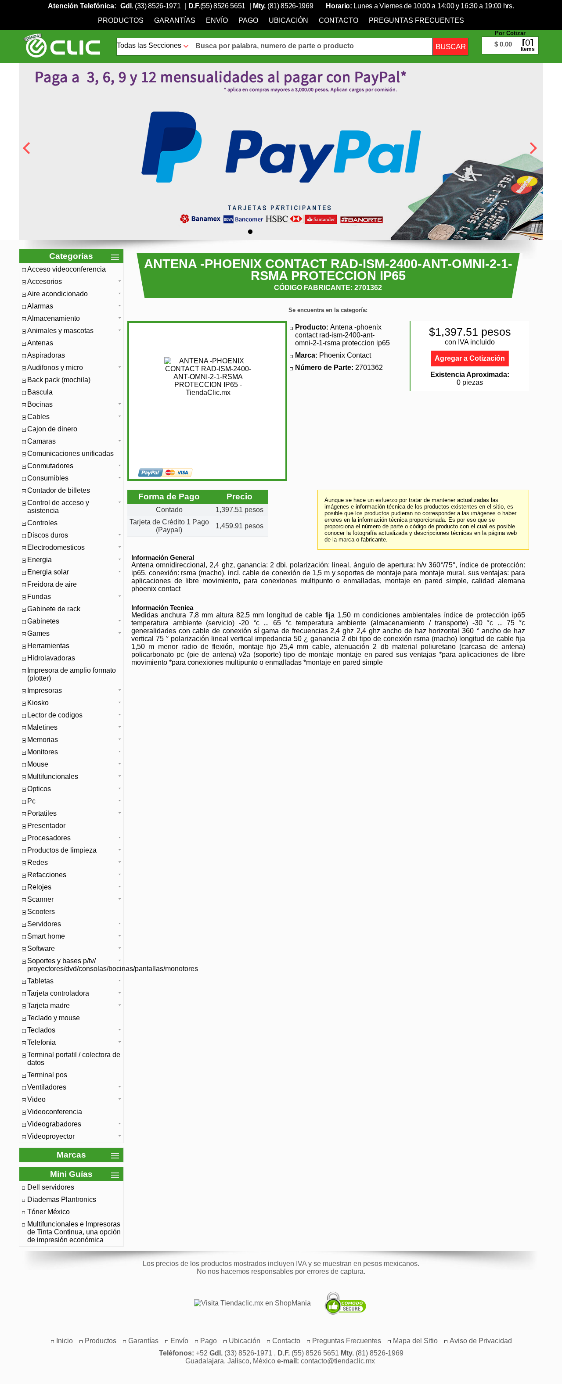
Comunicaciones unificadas (70, 453)
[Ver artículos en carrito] (510, 38)
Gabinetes (43, 621)
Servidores (44, 924)
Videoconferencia (54, 1111)
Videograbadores (54, 1124)
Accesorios (44, 281)
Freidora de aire (52, 584)
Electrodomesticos (56, 547)
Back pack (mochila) (58, 380)
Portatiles (42, 813)
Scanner (40, 899)
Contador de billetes (58, 490)
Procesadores (49, 838)
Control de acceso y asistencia (58, 506)
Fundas (39, 596)
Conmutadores (50, 466)
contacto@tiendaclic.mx (338, 1361)
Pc (31, 801)
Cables (38, 416)
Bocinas (40, 404)
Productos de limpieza (62, 850)
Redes (37, 862)
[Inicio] (61, 45)
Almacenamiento (53, 318)
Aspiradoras (46, 355)
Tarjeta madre (48, 1005)
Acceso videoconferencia (66, 269)
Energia (39, 559)
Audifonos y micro (55, 367)
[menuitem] (121, 20)
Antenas (40, 343)
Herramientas (48, 645)
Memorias (42, 739)
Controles (42, 523)
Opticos (39, 788)
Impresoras (44, 690)
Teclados (41, 1030)
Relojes (39, 887)
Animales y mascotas (60, 330)
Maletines (42, 727)
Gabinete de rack (53, 609)
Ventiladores (46, 1087)
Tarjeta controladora (58, 993)
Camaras (41, 441)
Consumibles (47, 478)
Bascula (40, 392)
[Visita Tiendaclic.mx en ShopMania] (248, 1303)
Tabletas (40, 981)
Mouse (37, 764)
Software (41, 948)
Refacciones (46, 874)
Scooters (41, 911)
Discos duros (47, 535)
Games (38, 633)
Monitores (42, 752)
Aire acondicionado (57, 294)
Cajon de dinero (52, 429)
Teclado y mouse (53, 1018)
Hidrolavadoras (51, 658)
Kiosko (38, 702)
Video (36, 1099)
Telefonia (41, 1042)
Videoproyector (51, 1136)
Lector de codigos (55, 715)
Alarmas (40, 306)
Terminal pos (47, 1075)
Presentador (46, 825)
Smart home (46, 936)
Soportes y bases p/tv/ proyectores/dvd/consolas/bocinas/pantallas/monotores (74, 964)
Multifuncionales (52, 776)
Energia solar (48, 572)
